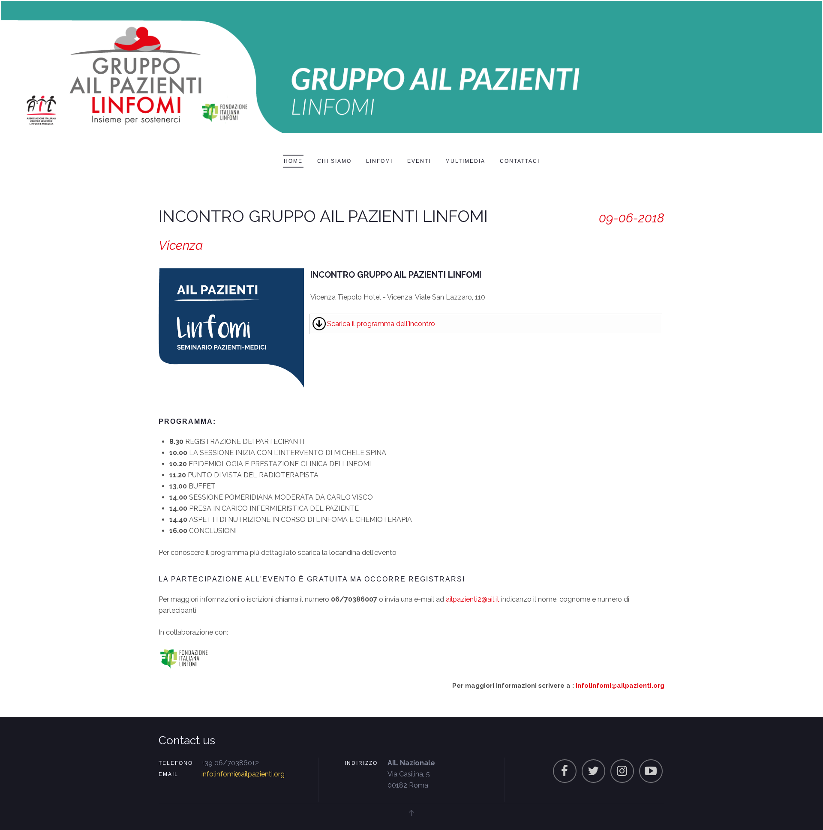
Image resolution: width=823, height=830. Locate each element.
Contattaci (520, 161)
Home (293, 161)
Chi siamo (334, 161)
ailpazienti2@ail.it (472, 599)
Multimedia (465, 161)
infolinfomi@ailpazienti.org (620, 685)
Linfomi (379, 161)
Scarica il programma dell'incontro (381, 324)
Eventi (419, 161)
